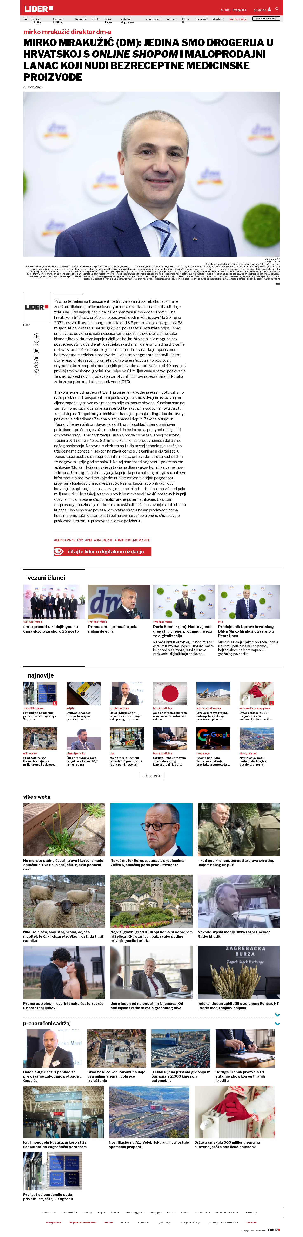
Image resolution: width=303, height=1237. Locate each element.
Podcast (171, 1212)
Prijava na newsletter (82, 1222)
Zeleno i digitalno (135, 1212)
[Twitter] (36, 343)
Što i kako (115, 1212)
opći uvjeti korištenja (189, 1222)
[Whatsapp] (36, 365)
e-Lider (226, 10)
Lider (26, 324)
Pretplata (239, 10)
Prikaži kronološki (266, 18)
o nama (125, 1222)
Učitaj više (151, 776)
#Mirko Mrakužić (68, 540)
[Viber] (36, 372)
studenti (218, 19)
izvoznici (201, 19)
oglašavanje (164, 1222)
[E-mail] (36, 358)
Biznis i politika (48, 1212)
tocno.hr (251, 1222)
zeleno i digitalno (127, 20)
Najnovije (40, 675)
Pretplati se (53, 1222)
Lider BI (185, 20)
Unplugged (155, 1212)
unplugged (153, 19)
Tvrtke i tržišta (69, 1212)
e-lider (108, 1222)
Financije (87, 1212)
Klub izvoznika (202, 1212)
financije (81, 19)
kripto (96, 19)
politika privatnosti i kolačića (223, 1222)
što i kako (108, 20)
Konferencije (250, 1212)
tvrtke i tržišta (58, 20)
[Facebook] (36, 336)
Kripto (101, 1212)
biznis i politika (36, 20)
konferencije (238, 19)
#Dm (88, 540)
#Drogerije (103, 540)
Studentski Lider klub (227, 1212)
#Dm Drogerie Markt (132, 540)
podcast (171, 19)
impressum (143, 1222)
